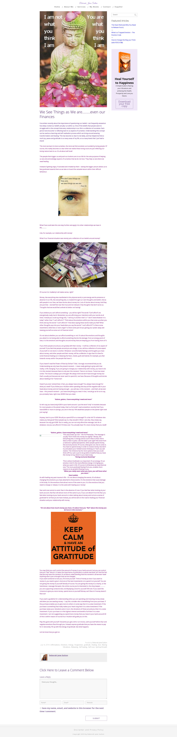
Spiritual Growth (101, 647)
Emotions (64, 645)
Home (57, 7)
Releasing (74, 647)
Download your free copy (124, 104)
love (99, 645)
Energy (71, 645)
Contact (107, 7)
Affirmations (55, 645)
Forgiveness (78, 645)
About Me (68, 7)
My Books (94, 7)
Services (82, 7)
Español (119, 7)
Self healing (83, 647)
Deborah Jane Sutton (99, 643)
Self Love (91, 647)
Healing (94, 645)
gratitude (87, 645)
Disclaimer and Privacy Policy (89, 730)
